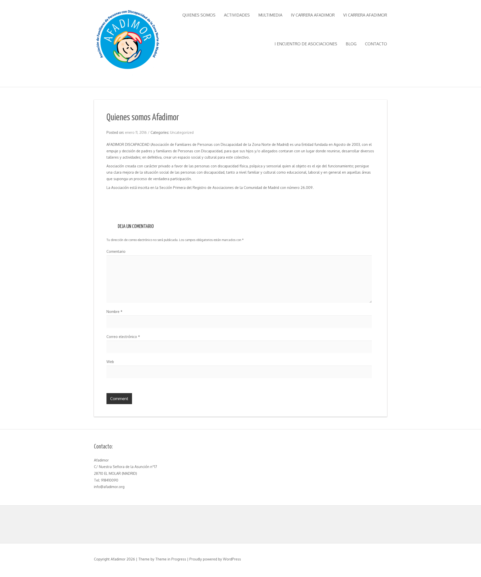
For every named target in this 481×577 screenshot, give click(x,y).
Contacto (376, 43)
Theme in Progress (170, 559)
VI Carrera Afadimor (365, 15)
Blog (351, 43)
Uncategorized (182, 132)
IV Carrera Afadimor (313, 15)
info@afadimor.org (109, 487)
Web (110, 362)
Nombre (114, 311)
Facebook (112, 201)
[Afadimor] (128, 43)
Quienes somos (198, 15)
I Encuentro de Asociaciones (306, 43)
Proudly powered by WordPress (215, 559)
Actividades (237, 15)
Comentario (116, 251)
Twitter (126, 201)
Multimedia (270, 15)
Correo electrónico (123, 336)
